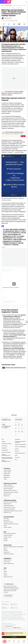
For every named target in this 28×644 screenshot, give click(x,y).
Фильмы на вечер (7, 537)
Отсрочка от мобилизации (9, 509)
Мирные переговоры (8, 488)
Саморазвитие (7, 552)
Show (2, 5)
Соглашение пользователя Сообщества (20, 442)
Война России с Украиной (10, 483)
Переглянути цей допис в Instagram (11, 287)
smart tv (5, 608)
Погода (5, 479)
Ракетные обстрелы (8, 485)
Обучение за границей (8, 553)
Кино (5, 531)
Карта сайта (17, 457)
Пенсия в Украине (7, 527)
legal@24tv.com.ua (16, 627)
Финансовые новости (8, 522)
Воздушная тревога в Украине (10, 490)
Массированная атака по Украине (11, 492)
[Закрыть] (25, 633)
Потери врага (7, 495)
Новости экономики (9, 516)
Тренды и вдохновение (9, 563)
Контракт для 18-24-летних (9, 507)
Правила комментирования (20, 444)
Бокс (5, 569)
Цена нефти (6, 518)
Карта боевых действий (9, 486)
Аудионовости (7, 477)
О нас (3, 439)
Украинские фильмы (8, 535)
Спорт (5, 568)
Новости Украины (7, 471)
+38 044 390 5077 (18, 419)
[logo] (8, 2)
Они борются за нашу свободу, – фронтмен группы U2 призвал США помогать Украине (12, 93)
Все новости (7, 468)
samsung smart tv (14, 608)
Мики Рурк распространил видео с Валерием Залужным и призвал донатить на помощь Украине (20, 5)
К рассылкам (8, 595)
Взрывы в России (7, 494)
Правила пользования (6, 452)
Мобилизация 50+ (7, 503)
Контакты (17, 448)
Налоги (5, 525)
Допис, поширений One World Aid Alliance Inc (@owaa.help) (15, 305)
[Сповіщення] (26, 2)
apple (14, 604)
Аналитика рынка (7, 560)
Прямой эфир (7, 473)
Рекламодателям (5, 450)
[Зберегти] (24, 24)
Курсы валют (6, 520)
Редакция (3, 441)
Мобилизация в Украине (10, 500)
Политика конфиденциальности (6, 455)
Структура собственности (20, 453)
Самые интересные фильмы (10, 533)
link (15, 425)
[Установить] (14, 635)
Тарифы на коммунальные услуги (11, 523)
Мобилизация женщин (8, 505)
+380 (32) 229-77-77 (9, 626)
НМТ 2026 (6, 550)
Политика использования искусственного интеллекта (7, 458)
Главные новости (7, 470)
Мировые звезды (8, 5)
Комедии (5, 538)
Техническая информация (20, 446)
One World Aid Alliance (12, 20)
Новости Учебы (7, 545)
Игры (16, 459)
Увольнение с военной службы (10, 501)
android (5, 604)
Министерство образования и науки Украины (13, 546)
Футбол (5, 571)
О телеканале (4, 445)
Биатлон (5, 575)
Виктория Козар (7, 18)
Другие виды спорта (8, 576)
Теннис (5, 573)
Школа (5, 548)
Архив (16, 455)
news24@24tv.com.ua (6, 419)
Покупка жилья (7, 561)
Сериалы (5, 540)
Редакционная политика (6, 443)
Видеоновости (7, 475)
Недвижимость (7, 558)
